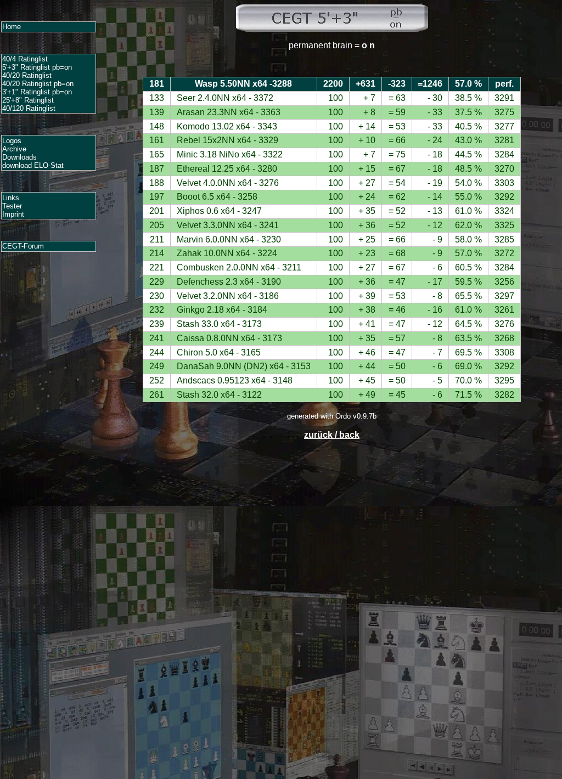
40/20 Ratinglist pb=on (38, 84)
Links (10, 198)
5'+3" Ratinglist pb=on (37, 67)
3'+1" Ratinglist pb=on (37, 92)
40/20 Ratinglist (27, 75)
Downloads (19, 157)
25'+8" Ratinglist (28, 100)
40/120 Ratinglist (28, 108)
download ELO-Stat (33, 165)
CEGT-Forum (23, 246)
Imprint (13, 214)
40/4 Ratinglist (25, 59)
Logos (11, 141)
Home (11, 26)
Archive (14, 149)
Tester (12, 206)
